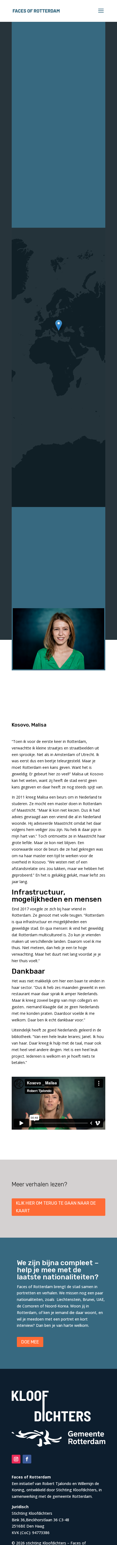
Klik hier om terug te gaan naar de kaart (56, 1207)
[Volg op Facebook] (27, 1459)
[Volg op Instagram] (16, 1459)
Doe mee (30, 1342)
